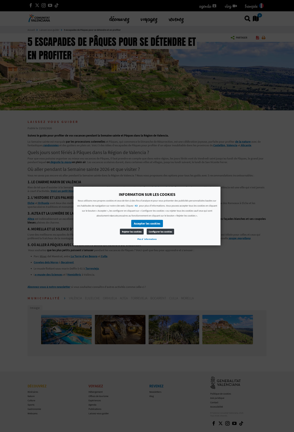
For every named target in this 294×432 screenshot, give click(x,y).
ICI (136, 205)
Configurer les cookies (160, 231)
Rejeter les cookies (132, 231)
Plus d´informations (147, 239)
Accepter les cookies (147, 223)
